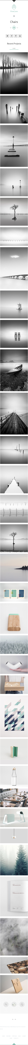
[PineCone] (14, 6)
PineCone (14, 11)
